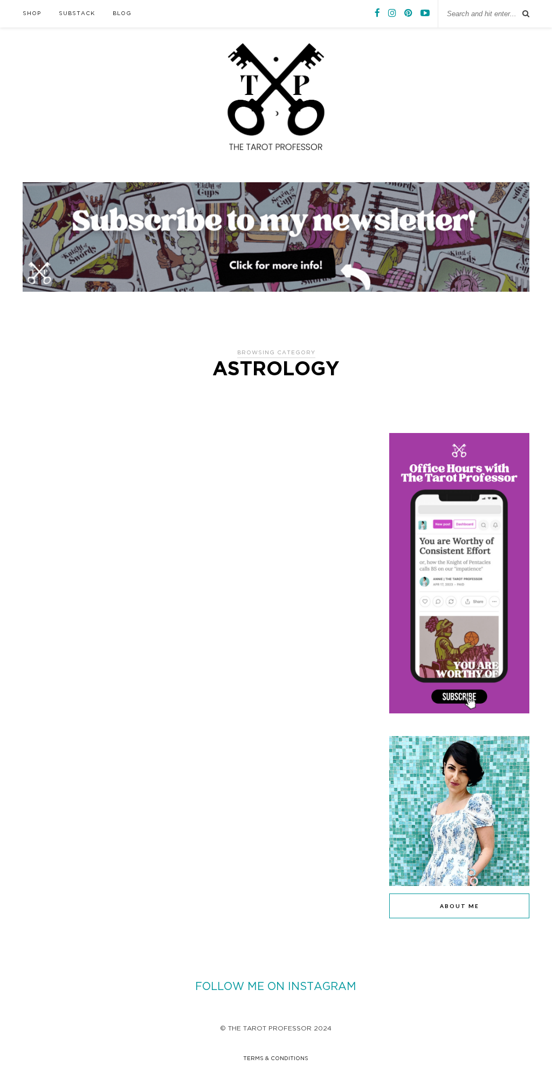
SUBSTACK (77, 13)
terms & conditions (275, 1058)
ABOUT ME (459, 906)
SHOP (32, 13)
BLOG (122, 13)
